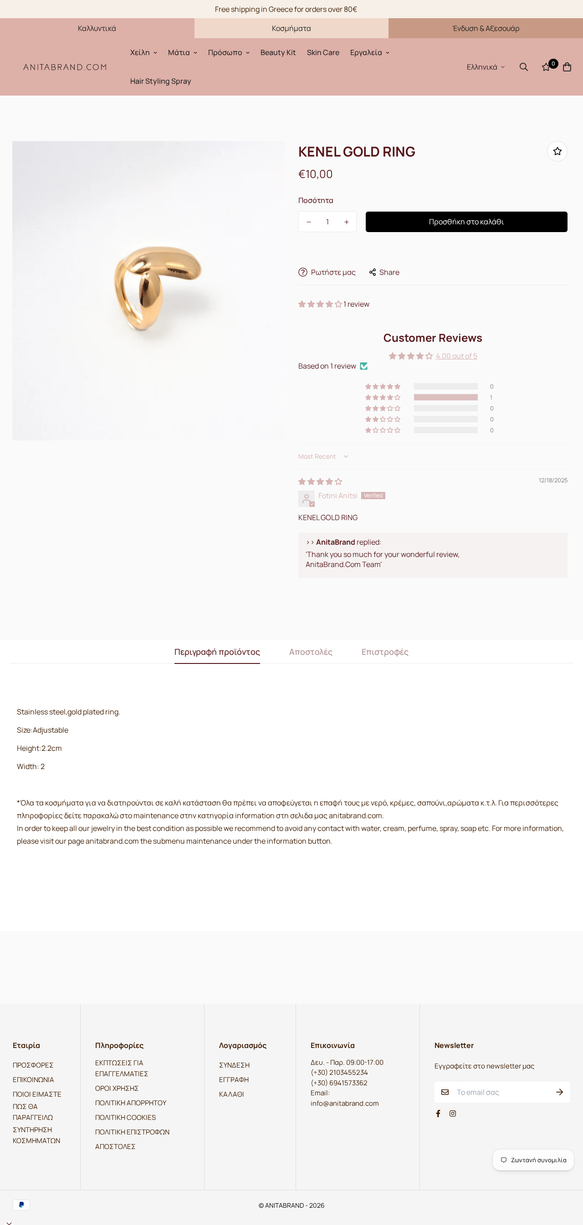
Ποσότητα (315, 200)
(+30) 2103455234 (339, 1072)
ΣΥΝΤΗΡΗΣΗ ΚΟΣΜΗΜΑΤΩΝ (36, 1135)
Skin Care (323, 52)
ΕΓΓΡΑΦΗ (234, 1079)
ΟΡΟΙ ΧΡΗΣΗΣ (117, 1088)
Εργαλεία (366, 52)
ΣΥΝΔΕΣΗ (234, 1065)
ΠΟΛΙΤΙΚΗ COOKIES (125, 1117)
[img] (320, 481)
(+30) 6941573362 (339, 1083)
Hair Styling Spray (160, 81)
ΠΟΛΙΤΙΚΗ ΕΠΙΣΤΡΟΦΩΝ (132, 1132)
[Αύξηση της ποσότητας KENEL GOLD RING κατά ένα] (346, 222)
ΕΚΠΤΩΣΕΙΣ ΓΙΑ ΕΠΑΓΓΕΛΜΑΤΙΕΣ (121, 1068)
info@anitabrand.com (345, 1103)
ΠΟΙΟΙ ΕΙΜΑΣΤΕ (37, 1094)
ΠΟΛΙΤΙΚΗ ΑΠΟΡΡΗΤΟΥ (130, 1103)
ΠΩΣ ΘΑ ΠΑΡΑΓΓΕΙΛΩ (33, 1112)
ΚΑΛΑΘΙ (231, 1094)
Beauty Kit (278, 52)
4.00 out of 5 (456, 356)
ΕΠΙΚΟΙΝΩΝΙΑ (33, 1079)
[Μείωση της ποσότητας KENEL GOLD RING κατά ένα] (308, 222)
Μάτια (179, 52)
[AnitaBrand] (65, 66)
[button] (320, 304)
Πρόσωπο (225, 52)
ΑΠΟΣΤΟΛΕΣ (115, 1146)
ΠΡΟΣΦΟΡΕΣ (33, 1065)
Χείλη (140, 52)
